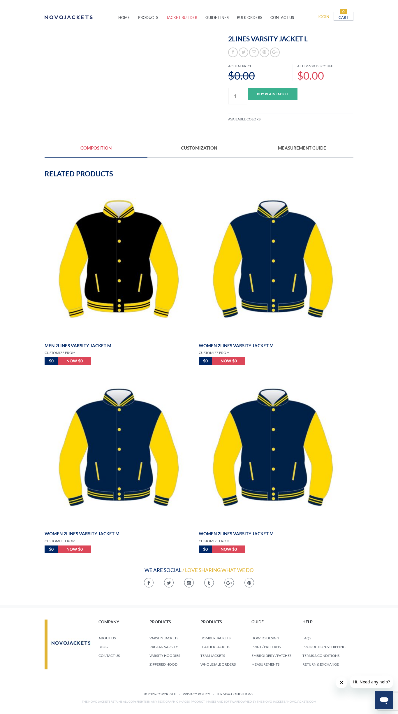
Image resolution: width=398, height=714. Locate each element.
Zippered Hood (163, 664)
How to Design (265, 638)
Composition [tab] (96, 147)
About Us (107, 638)
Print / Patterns (266, 647)
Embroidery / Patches (271, 655)
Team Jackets (212, 655)
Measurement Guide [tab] (302, 147)
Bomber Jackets (215, 638)
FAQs (306, 638)
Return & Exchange (320, 664)
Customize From (60, 352)
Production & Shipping (324, 647)
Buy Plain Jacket (273, 94)
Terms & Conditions (320, 655)
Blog (103, 647)
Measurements (265, 664)
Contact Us (109, 655)
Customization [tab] (199, 147)
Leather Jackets (215, 647)
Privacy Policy (196, 694)
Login (323, 16)
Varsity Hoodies (164, 655)
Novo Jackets (81, 17)
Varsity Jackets (163, 638)
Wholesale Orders (218, 664)
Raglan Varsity (163, 647)
